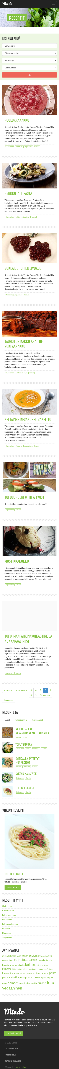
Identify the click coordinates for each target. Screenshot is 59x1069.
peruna (6, 977)
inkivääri (13, 960)
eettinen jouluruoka (29, 955)
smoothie (32, 983)
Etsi (29, 75)
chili (18, 956)
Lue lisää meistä (13, 1033)
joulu (21, 960)
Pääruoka (35, 749)
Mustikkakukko (17, 561)
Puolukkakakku (17, 120)
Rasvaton (6, 933)
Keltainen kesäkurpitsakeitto (28, 419)
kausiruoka (20, 965)
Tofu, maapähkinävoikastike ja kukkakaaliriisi (28, 639)
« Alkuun (8, 690)
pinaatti (28, 977)
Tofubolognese (24, 788)
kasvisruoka (8, 965)
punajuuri (48, 977)
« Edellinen (21, 690)
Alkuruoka (20, 749)
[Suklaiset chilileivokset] (29, 245)
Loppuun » (8, 700)
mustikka (35, 973)
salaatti (13, 983)
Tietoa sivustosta (13, 1048)
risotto (4, 983)
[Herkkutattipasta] (29, 170)
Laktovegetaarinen (22, 217)
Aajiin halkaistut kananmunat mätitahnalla (32, 731)
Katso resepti (13, 887)
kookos (19, 969)
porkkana (37, 977)
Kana (25, 737)
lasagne (40, 969)
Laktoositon (9, 673)
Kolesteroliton (8, 911)
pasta (52, 973)
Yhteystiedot (11, 1054)
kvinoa (25, 969)
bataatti (13, 956)
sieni (25, 983)
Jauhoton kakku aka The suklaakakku (24, 344)
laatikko (32, 969)
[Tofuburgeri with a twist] (29, 478)
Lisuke (18, 737)
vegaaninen (12, 988)
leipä (46, 969)
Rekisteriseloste (13, 1060)
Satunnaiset (37, 720)
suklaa (42, 983)
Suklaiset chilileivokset (24, 268)
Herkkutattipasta (18, 193)
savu (21, 983)
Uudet (7, 720)
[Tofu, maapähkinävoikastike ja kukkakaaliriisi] (29, 617)
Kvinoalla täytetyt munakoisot (27, 760)
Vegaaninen (28, 147)
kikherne (6, 969)
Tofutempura (23, 744)
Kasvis (36, 147)
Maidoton (19, 147)
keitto (29, 965)
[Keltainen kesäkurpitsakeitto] (29, 396)
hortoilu (5, 960)
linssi (51, 969)
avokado (6, 956)
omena (44, 973)
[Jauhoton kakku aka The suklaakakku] (29, 318)
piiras (22, 977)
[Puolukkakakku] (29, 101)
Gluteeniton (9, 147)
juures (28, 960)
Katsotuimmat (21, 720)
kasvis (49, 960)
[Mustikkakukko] (29, 542)
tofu (50, 982)
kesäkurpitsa (41, 965)
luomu (5, 973)
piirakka (14, 977)
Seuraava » (45, 695)
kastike (42, 960)
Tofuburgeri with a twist (24, 497)
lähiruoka (15, 973)
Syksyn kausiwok (26, 774)
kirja (14, 969)
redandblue (21, 1067)
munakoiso (25, 973)
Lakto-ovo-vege (21, 373)
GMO (50, 956)
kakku (34, 960)
